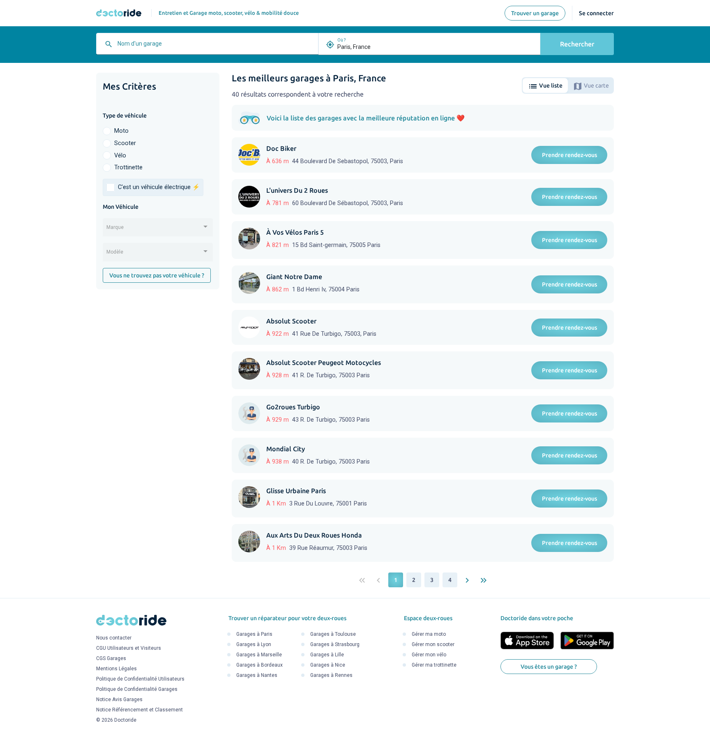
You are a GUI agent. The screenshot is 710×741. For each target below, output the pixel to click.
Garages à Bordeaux (259, 665)
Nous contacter (113, 638)
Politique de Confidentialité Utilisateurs (140, 679)
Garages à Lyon (253, 644)
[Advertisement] (157, 422)
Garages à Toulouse (333, 634)
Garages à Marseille (259, 655)
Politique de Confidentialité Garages (137, 690)
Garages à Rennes (331, 675)
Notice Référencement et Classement (139, 710)
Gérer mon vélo (429, 655)
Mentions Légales (116, 669)
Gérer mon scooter (433, 644)
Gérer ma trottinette (434, 665)
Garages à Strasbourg (335, 644)
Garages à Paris (254, 634)
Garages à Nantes (256, 675)
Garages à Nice (327, 665)
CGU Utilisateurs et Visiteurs (128, 648)
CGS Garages (111, 659)
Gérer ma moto (429, 634)
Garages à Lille (327, 655)
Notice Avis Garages (119, 700)
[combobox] (216, 47)
